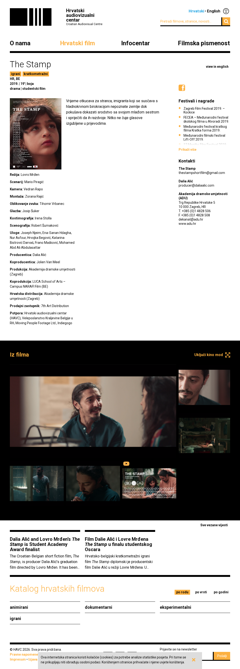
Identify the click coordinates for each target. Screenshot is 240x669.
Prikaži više (187, 149)
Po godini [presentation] (221, 592)
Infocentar (135, 43)
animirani (19, 607)
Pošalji (222, 656)
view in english (217, 66)
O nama (20, 43)
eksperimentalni (175, 607)
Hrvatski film (77, 43)
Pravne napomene (24, 654)
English (213, 11)
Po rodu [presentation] (182, 592)
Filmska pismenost (204, 43)
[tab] (182, 592)
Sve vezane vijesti (214, 525)
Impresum (18, 659)
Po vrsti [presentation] (201, 592)
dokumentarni (98, 607)
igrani (15, 74)
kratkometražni (36, 74)
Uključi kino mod (208, 355)
